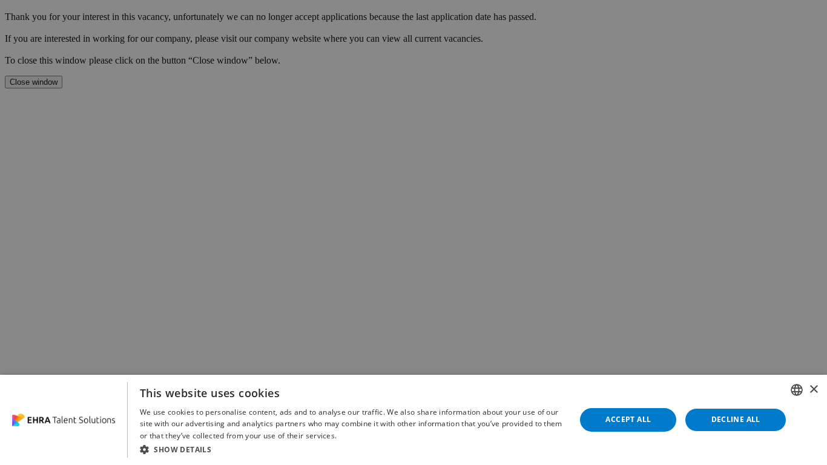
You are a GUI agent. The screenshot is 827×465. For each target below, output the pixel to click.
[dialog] (413, 420)
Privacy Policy (363, 435)
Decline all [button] (735, 419)
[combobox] (797, 390)
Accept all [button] (628, 419)
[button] (351, 449)
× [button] (813, 389)
